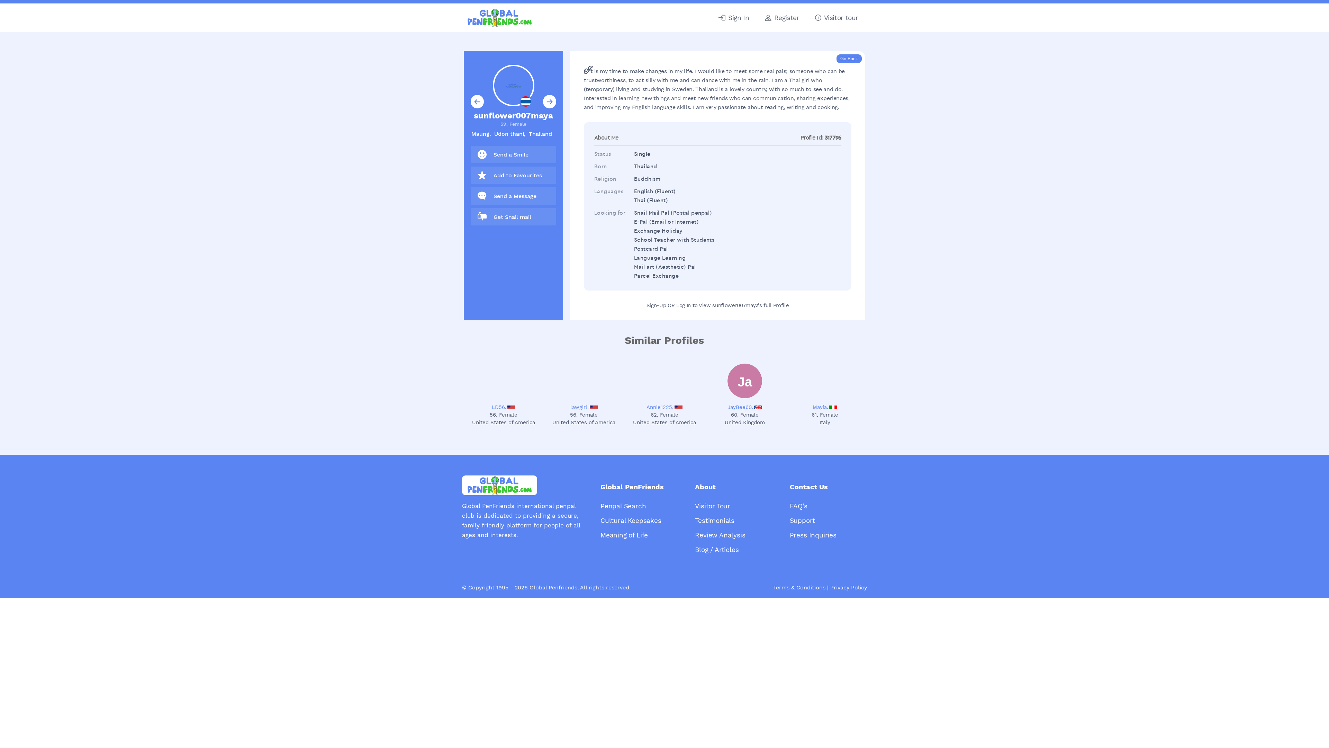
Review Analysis (720, 535)
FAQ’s (798, 506)
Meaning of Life (624, 535)
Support (802, 521)
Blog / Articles (717, 550)
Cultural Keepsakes (630, 521)
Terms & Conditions (799, 587)
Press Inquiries (813, 535)
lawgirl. (579, 407)
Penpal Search (623, 506)
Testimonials (714, 521)
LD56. (499, 407)
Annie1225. (660, 407)
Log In (683, 305)
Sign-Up (656, 305)
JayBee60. (740, 407)
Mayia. (820, 407)
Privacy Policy (848, 587)
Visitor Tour (712, 506)
